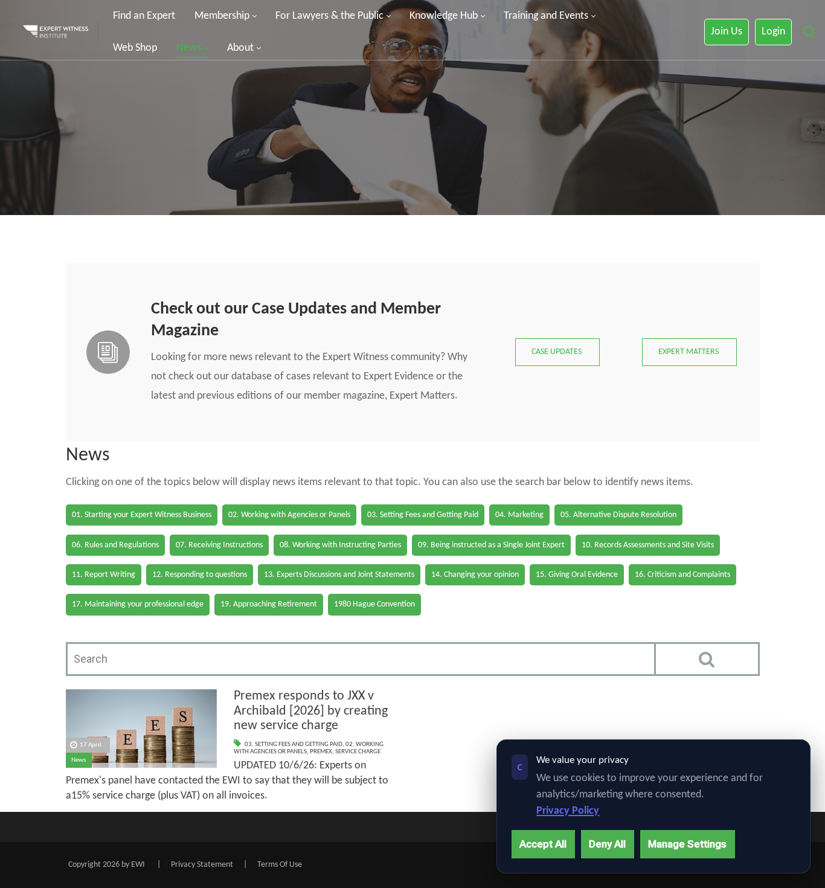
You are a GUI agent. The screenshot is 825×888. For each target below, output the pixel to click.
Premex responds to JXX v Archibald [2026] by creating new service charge (311, 711)
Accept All (543, 844)
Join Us (726, 31)
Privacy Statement (202, 864)
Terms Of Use (279, 864)
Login (773, 31)
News (78, 760)
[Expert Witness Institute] (55, 32)
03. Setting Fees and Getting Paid (293, 744)
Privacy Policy (567, 811)
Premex (321, 751)
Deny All (607, 844)
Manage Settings (687, 844)
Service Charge (357, 751)
